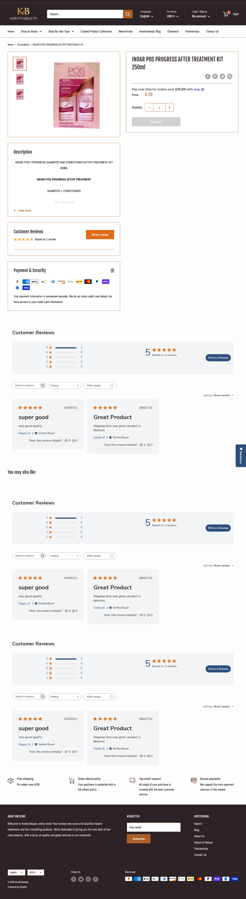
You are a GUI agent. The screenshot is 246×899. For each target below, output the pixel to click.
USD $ (32, 872)
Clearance (173, 31)
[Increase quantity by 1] (169, 107)
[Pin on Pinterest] (215, 76)
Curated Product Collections (96, 31)
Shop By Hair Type (59, 31)
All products (23, 44)
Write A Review (218, 358)
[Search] (128, 14)
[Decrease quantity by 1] (149, 107)
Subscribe (139, 839)
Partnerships (192, 31)
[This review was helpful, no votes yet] (66, 440)
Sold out (156, 122)
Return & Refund (203, 842)
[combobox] (64, 385)
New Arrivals (126, 31)
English (13, 872)
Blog (196, 830)
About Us (199, 836)
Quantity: (137, 107)
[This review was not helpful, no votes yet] (73, 440)
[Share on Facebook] (207, 76)
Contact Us (212, 31)
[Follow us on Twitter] (81, 879)
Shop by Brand (29, 31)
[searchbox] (25, 385)
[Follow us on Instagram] (88, 879)
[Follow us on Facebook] (73, 879)
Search (198, 823)
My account (199, 16)
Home (11, 31)
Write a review (100, 234)
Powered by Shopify (17, 887)
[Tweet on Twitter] (222, 76)
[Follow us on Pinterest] (95, 879)
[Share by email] (229, 76)
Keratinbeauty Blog (150, 31)
